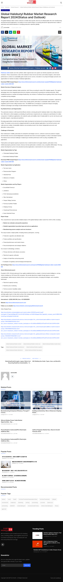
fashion (3, 499)
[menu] (2, 2)
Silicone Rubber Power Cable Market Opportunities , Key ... (11, 421)
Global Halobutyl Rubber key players (33, 350)
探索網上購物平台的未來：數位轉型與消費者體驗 (14, 480)
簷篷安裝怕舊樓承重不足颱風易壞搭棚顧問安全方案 (24, 461)
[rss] (2, 544)
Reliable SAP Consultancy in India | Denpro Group (47, 550)
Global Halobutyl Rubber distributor (14, 350)
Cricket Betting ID (21, 505)
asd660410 (14, 463)
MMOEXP (12, 505)
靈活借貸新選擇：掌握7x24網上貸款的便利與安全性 (14, 470)
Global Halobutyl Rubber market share (51, 344)
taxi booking (35, 502)
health (14, 499)
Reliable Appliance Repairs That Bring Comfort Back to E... (52, 533)
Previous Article (26, 358)
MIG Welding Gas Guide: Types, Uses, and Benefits (46, 361)
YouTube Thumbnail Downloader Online (28, 499)
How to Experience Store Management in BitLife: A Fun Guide (52, 543)
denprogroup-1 (37, 551)
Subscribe (27, 565)
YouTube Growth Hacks (33, 505)
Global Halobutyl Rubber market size (32, 344)
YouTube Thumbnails (45, 499)
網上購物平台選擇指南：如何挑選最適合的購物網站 (14, 475)
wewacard (4, 458)
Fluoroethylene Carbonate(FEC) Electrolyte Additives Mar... (13, 430)
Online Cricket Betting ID (46, 505)
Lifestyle (54, 499)
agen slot (4, 509)
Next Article (35, 358)
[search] (61, 2)
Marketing (20, 502)
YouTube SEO (5, 502)
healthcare (13, 502)
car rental (42, 502)
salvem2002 (14, 372)
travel (9, 499)
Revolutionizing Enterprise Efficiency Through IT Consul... (15, 411)
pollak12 (45, 546)
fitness (56, 505)
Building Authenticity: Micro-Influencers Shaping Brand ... (46, 411)
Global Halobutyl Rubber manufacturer (15, 347)
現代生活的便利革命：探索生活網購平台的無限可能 (14, 456)
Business (7, 7)
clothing (27, 502)
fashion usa (50, 502)
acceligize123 (3, 414)
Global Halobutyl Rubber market (13, 344)
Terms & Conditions (55, 578)
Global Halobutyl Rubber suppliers (34, 347)
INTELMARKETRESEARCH (6, 424)
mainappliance (46, 536)
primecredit (4, 472)
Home (2, 7)
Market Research (15, 7)
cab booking (5, 505)
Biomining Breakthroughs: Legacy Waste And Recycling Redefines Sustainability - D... (18, 362)
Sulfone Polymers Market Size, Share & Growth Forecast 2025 (46, 430)
